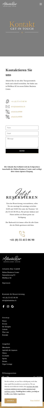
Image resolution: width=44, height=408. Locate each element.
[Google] (12, 306)
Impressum (6, 283)
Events (4, 324)
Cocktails (5, 356)
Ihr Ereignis (6, 327)
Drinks (4, 361)
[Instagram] (8, 306)
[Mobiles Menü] (41, 4)
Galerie (4, 329)
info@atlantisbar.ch (9, 300)
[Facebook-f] (3, 306)
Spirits (4, 358)
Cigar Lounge (7, 364)
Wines (4, 353)
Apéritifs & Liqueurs (9, 350)
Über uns (5, 332)
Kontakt (5, 335)
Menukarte (6, 347)
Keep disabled (35, 400)
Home (4, 321)
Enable (10, 401)
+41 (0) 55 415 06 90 (22, 239)
